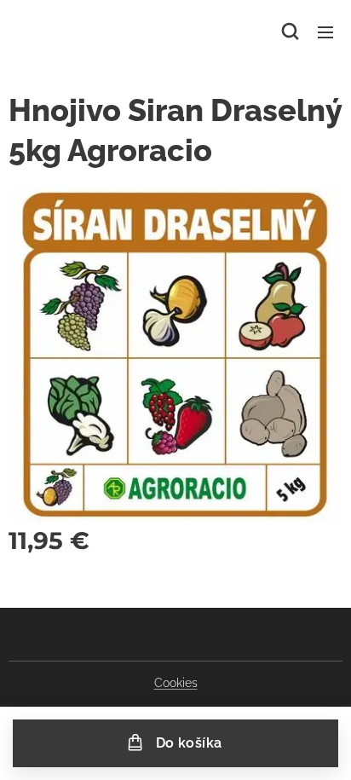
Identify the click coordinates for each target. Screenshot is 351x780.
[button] (290, 31)
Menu (325, 31)
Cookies (176, 683)
